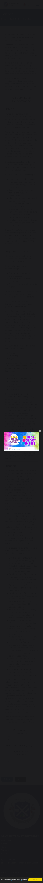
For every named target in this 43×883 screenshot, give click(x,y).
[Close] (40, 431)
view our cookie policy (17, 881)
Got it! (35, 880)
